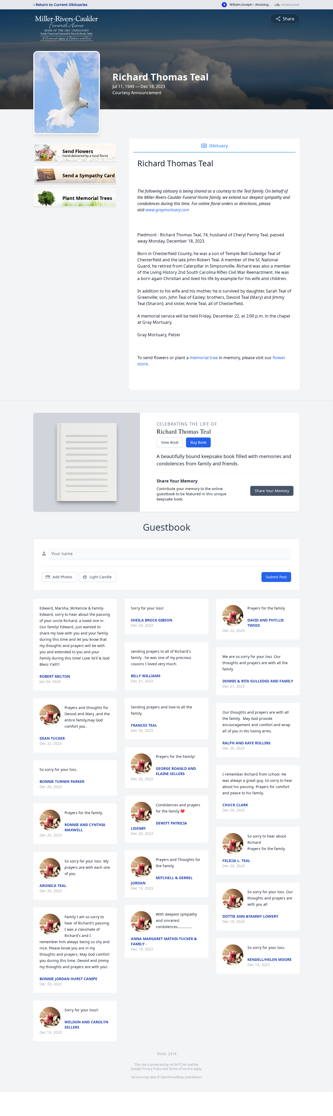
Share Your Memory (272, 490)
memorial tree (204, 357)
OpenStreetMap (172, 1077)
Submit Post (276, 576)
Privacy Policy (152, 1069)
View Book (169, 442)
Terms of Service (181, 1069)
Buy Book (198, 442)
